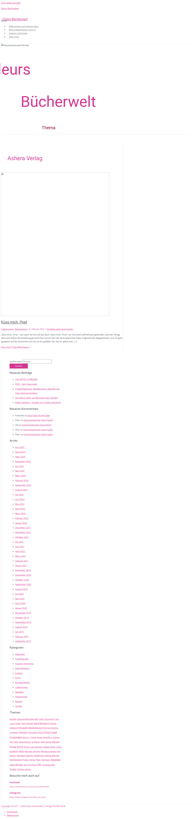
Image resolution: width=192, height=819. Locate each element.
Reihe (12, 764)
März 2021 (20, 556)
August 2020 (21, 589)
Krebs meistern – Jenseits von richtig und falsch (38, 402)
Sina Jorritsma (30, 764)
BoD (36, 719)
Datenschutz (13, 815)
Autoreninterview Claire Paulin (38, 420)
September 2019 (23, 622)
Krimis (27, 747)
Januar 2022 (21, 523)
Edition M (14, 727)
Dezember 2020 (23, 570)
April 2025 (20, 451)
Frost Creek (50, 732)
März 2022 (20, 513)
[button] (95, 21)
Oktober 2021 (22, 537)
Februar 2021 (21, 560)
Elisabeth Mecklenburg (30, 727)
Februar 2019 (21, 636)
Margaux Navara (48, 751)
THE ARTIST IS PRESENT (26, 379)
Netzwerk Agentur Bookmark (30, 755)
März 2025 (20, 456)
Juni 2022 (19, 499)
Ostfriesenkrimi (51, 755)
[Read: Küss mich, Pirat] (55, 315)
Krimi (17, 677)
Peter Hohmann (43, 759)
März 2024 (20, 475)
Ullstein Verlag (24, 769)
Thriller (18, 706)
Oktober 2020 (22, 579)
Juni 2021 (19, 546)
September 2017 (23, 641)
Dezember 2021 (23, 527)
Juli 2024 (19, 466)
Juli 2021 (19, 541)
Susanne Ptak (48, 764)
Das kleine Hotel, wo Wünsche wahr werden (36, 397)
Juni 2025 (19, 447)
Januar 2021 (21, 565)
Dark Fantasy (27, 723)
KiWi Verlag (46, 742)
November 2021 (23, 532)
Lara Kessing (36, 747)
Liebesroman (7, 329)
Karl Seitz (14, 742)
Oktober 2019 (22, 617)
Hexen (40, 737)
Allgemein (20, 654)
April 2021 (20, 551)
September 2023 (23, 485)
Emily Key (46, 727)
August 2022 (21, 489)
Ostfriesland (16, 759)
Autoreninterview (25, 719)
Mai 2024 (19, 470)
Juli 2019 (19, 631)
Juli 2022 (19, 494)
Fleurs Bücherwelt (10, 8)
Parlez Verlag (29, 759)
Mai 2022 (19, 504)
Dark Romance (22, 668)
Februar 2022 (21, 518)
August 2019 (21, 627)
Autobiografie (21, 658)
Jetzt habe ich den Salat (39, 415)
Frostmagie (16, 737)
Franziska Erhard (36, 732)
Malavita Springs (32, 751)
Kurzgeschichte (22, 682)
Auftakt (13, 719)
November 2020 (23, 575)
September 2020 (23, 584)
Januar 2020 (21, 608)
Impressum (12, 811)
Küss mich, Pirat (14, 322)
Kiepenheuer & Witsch (29, 742)
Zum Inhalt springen (11, 2)
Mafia (21, 751)
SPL (39, 764)
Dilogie (53, 723)
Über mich (14, 36)
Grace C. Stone (29, 737)
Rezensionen (21, 329)
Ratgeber (19, 692)
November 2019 (23, 612)
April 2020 (20, 603)
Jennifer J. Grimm (51, 737)
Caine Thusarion (46, 719)
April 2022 (20, 508)
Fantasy (19, 673)
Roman (18, 701)
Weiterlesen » (15, 347)
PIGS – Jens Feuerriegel (26, 384)
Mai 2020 (19, 598)
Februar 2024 (21, 480)
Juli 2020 (19, 593)
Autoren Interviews (24, 663)
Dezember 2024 (23, 461)
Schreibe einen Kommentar (60, 329)
